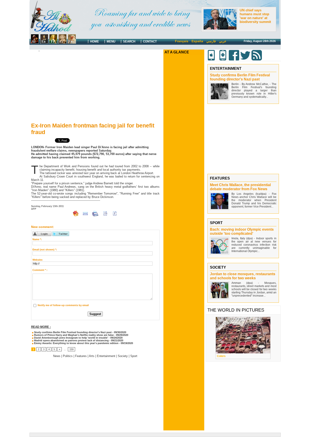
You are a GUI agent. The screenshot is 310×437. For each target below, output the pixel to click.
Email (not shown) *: (44, 249)
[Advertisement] (95, 86)
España (197, 41)
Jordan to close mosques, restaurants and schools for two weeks (242, 276)
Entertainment (50, 51)
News (56, 356)
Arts (91, 356)
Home (94, 41)
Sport (133, 356)
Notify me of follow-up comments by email (63, 305)
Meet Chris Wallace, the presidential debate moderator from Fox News (240, 187)
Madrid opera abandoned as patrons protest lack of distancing (71, 340)
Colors (221, 356)
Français (181, 41)
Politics (68, 356)
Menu (110, 41)
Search (128, 41)
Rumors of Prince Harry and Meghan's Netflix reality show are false (73, 335)
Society (123, 356)
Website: (37, 259)
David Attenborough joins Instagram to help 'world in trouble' (70, 337)
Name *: (37, 239)
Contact (149, 41)
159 (71, 349)
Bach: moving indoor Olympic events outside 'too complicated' (242, 231)
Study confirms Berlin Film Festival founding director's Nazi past (72, 332)
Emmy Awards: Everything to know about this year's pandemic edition (75, 343)
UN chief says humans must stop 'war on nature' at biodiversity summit (255, 16)
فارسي (211, 41)
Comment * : (39, 270)
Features (81, 356)
